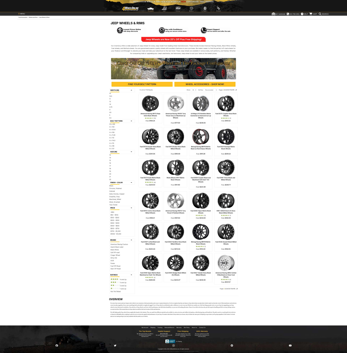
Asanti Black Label (117, 247)
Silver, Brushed (114, 202)
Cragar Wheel (115, 255)
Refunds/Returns (169, 327)
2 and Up (123, 286)
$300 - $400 (115, 223)
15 (110, 160)
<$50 (112, 212)
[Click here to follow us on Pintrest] (232, 345)
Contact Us (202, 327)
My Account (145, 327)
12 (110, 101)
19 (110, 171)
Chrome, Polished (115, 188)
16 (110, 163)
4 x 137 (111, 149)
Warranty (179, 327)
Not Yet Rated (116, 291)
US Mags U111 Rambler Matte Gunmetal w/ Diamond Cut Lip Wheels (200, 116)
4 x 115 (111, 143)
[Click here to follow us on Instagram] (173, 345)
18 (110, 168)
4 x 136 (111, 146)
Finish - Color (121, 182)
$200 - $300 (115, 220)
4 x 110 (111, 138)
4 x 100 (111, 127)
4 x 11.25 (112, 135)
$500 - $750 (115, 228)
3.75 (110, 107)
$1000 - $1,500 (116, 234)
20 (110, 174)
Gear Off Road (116, 269)
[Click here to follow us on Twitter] (115, 345)
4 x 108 (111, 132)
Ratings (121, 275)
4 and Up (123, 279)
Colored (112, 191)
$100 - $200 (115, 217)
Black (111, 186)
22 (110, 179)
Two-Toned (113, 205)
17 (110, 166)
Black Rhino (115, 250)
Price (121, 208)
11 (110, 99)
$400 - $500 (115, 226)
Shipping (152, 327)
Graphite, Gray (114, 196)
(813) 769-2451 (164, 333)
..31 (236, 90)
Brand (121, 240)
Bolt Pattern (121, 121)
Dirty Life (114, 258)
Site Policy (187, 327)
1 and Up (123, 289)
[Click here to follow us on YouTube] (290, 345)
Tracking (160, 327)
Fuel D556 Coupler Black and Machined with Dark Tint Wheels (201, 180)
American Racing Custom (119, 244)
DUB (112, 260)
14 (110, 104)
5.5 (110, 118)
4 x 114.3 (112, 140)
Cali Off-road (115, 252)
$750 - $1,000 (115, 231)
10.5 (110, 96)
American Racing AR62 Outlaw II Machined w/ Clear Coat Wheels (226, 275)
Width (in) (121, 90)
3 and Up (123, 282)
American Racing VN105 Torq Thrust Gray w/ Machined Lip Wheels (176, 116)
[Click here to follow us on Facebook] (57, 345)
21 (110, 177)
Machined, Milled (115, 199)
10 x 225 (112, 124)
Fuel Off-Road (115, 266)
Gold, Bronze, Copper (117, 194)
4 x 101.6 (112, 130)
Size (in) (121, 152)
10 (110, 93)
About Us (194, 327)
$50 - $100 (114, 215)
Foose (113, 263)
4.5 (110, 112)
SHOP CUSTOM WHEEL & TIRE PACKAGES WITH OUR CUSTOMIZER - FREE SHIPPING (173, 2)
